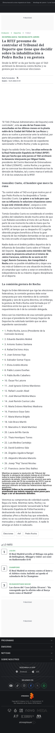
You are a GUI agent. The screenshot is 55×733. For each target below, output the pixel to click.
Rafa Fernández (8, 78)
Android (23, 672)
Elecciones (8, 533)
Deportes (17, 33)
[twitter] (18, 78)
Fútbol (28, 33)
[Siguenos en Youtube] (11, 685)
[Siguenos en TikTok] (17, 685)
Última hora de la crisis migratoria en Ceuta (16, 2)
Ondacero (5, 33)
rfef (19, 533)
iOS (37, 672)
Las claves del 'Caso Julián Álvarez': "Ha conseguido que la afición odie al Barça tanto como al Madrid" (30, 590)
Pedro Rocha (31, 533)
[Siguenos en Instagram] (24, 685)
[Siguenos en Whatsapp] (44, 685)
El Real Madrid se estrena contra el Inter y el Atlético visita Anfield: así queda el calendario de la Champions (30, 573)
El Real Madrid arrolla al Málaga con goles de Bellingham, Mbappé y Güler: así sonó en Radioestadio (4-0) (31, 557)
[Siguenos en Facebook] (31, 685)
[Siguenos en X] (37, 685)
